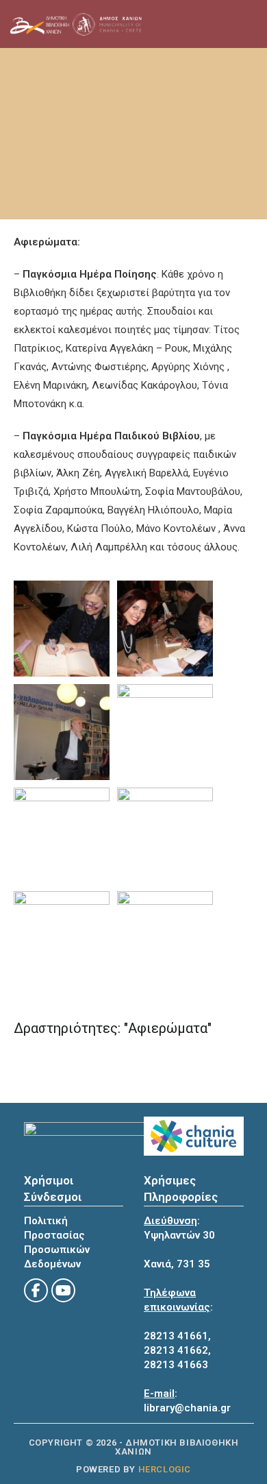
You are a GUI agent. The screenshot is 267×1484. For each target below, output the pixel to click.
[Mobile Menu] (213, 24)
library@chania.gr (187, 1408)
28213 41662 (176, 1350)
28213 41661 (176, 1336)
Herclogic (164, 1469)
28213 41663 (176, 1365)
